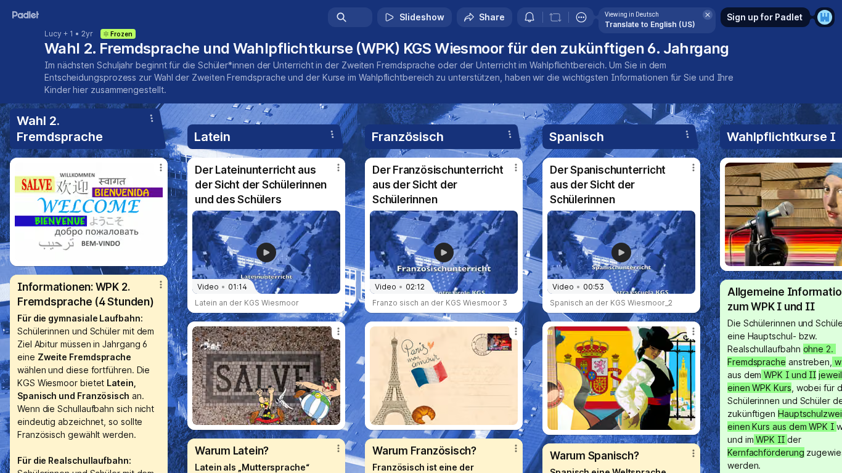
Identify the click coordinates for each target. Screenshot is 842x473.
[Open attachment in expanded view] (89, 212)
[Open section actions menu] (151, 118)
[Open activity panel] (529, 17)
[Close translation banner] (708, 15)
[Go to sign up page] (825, 17)
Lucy (53, 34)
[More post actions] (161, 168)
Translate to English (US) (650, 24)
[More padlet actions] (581, 17)
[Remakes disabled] (555, 17)
